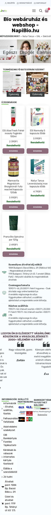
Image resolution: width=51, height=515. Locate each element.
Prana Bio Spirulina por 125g (13, 238)
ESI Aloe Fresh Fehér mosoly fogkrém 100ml (13, 133)
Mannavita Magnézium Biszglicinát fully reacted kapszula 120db (13, 186)
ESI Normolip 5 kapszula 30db (37, 132)
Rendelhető (13, 145)
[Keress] (41, 10)
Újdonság (37, 94)
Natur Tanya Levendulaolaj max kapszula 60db (37, 183)
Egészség (14, 94)
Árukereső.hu (42, 415)
